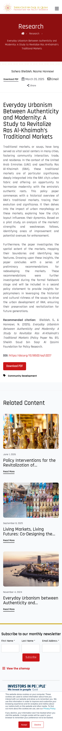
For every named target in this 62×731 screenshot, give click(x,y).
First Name (8, 641)
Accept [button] (24, 724)
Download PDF (10, 79)
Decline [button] (37, 724)
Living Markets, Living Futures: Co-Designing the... (29, 531)
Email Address (50, 641)
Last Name (28, 641)
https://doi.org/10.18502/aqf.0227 (30, 355)
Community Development (22, 376)
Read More (8, 471)
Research (34, 33)
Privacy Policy (49, 708)
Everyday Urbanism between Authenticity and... (30, 600)
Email (55, 79)
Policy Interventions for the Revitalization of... (29, 462)
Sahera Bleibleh (21, 71)
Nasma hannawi (43, 71)
